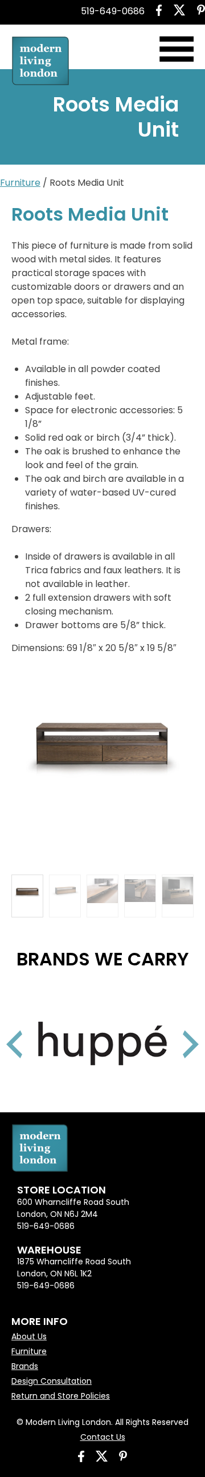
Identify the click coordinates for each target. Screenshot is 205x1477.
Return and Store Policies (60, 1396)
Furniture (20, 182)
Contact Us (102, 1437)
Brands (24, 1366)
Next (176, 1030)
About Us (29, 1336)
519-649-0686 (113, 11)
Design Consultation (51, 1381)
